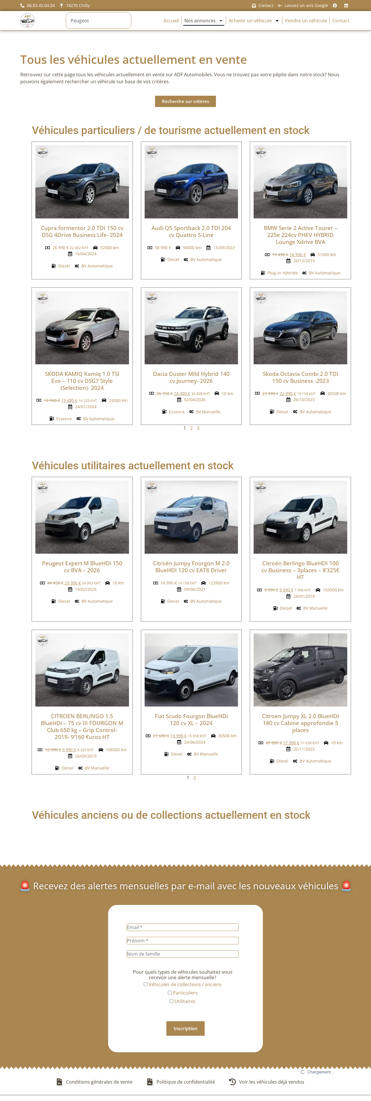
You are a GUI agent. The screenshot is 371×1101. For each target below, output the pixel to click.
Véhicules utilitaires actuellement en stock (133, 465)
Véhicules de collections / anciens (185, 984)
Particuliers (185, 993)
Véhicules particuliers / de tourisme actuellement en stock (171, 130)
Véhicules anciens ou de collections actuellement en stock (171, 815)
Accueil (171, 20)
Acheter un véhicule (250, 20)
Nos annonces (200, 20)
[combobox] (98, 20)
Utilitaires (184, 1001)
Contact (341, 20)
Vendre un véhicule (306, 20)
